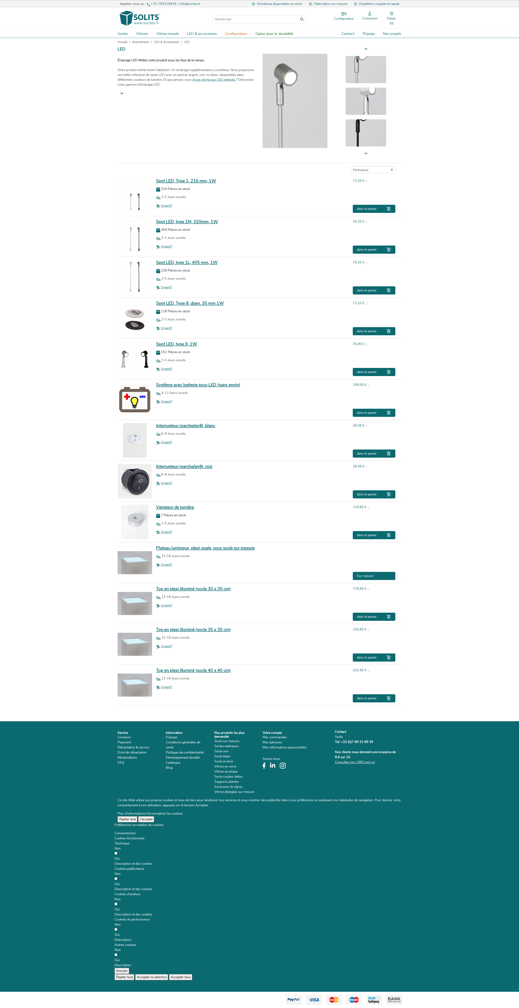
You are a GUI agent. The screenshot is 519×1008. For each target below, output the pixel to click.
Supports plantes (226, 781)
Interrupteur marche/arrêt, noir (184, 466)
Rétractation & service (133, 747)
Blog (169, 767)
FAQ (121, 762)
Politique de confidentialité (185, 752)
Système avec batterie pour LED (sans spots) (198, 385)
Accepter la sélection (152, 977)
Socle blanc (222, 756)
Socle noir (221, 751)
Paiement (124, 742)
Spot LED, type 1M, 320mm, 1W (187, 222)
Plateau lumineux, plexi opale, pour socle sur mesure (205, 548)
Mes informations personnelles (285, 747)
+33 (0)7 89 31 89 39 (357, 742)
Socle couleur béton (228, 776)
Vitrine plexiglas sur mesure (234, 791)
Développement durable (183, 757)
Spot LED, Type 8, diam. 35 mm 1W (190, 303)
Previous (366, 153)
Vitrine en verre (225, 766)
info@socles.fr (190, 3)
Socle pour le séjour (228, 786)
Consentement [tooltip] (125, 833)
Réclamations (127, 757)
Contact (340, 731)
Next (366, 48)
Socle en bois (223, 761)
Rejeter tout (127, 819)
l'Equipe (171, 737)
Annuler (122, 970)
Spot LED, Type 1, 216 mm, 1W (186, 181)
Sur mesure (365, 576)
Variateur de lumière (175, 507)
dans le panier (374, 208)
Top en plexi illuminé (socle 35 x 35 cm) (193, 629)
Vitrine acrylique (226, 771)
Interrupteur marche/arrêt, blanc (185, 426)
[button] (133, 863)
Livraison (124, 737)
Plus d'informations (132, 813)
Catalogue (173, 762)
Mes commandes (275, 737)
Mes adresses (272, 742)
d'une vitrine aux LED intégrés (214, 79)
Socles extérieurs (226, 746)
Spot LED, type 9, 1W (176, 344)
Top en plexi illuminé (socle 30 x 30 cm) (193, 589)
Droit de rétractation (132, 752)
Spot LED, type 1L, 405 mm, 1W (187, 262)
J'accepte (146, 819)
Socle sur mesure (226, 741)
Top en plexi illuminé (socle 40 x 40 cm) (193, 670)
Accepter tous (181, 977)
